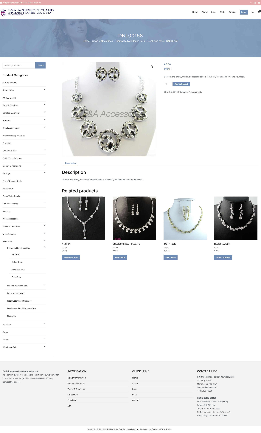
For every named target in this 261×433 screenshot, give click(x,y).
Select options (71, 257)
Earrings (6, 173)
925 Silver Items (10, 82)
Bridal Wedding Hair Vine (14, 135)
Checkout (72, 400)
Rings (5, 332)
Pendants (7, 324)
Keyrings (6, 211)
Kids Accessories (10, 219)
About (204, 12)
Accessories (8, 90)
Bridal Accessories (11, 128)
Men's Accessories (11, 226)
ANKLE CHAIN (9, 98)
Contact (232, 12)
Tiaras (5, 339)
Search (40, 65)
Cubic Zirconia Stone (12, 158)
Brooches (7, 143)
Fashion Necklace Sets (17, 285)
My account (73, 394)
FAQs (222, 12)
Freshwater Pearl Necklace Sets (21, 308)
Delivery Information (77, 378)
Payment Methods (76, 383)
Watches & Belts (10, 347)
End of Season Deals (12, 181)
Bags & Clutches (10, 105)
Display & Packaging (12, 166)
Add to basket (181, 84)
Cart (69, 406)
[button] (151, 66)
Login (243, 12)
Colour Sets (17, 262)
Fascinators (8, 188)
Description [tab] (70, 163)
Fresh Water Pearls (11, 196)
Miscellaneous (9, 234)
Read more (120, 257)
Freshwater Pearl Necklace (19, 301)
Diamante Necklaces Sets (130, 41)
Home (195, 12)
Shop (213, 12)
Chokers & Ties (10, 150)
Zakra (154, 429)
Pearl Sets (16, 277)
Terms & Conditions (76, 389)
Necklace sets (155, 41)
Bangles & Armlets (11, 113)
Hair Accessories (10, 204)
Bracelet (6, 120)
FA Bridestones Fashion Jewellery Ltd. (121, 429)
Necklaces (107, 41)
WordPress (166, 429)
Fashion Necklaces (15, 293)
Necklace (11, 316)
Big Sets (15, 254)
